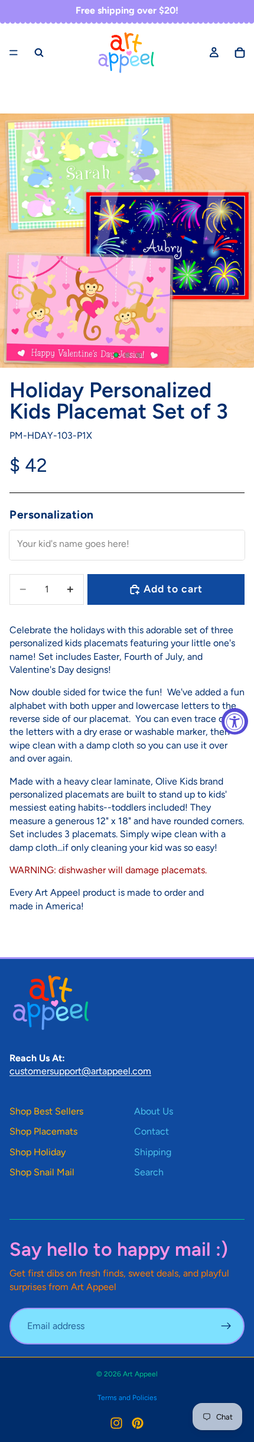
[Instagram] (116, 1423)
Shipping (152, 1152)
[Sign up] (226, 1326)
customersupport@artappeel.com (80, 1071)
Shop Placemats (43, 1131)
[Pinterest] (138, 1423)
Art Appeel (140, 1374)
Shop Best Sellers (46, 1111)
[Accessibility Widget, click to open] (235, 721)
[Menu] (13, 52)
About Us (153, 1111)
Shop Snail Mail (41, 1172)
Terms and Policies (127, 1398)
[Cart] (240, 53)
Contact (151, 1131)
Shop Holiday (37, 1152)
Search (149, 1172)
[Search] (39, 53)
